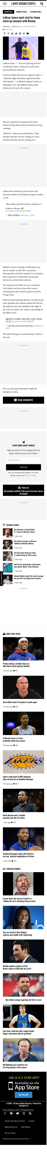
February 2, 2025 (27, 215)
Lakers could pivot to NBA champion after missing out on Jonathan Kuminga (18, 778)
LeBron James (36, 12)
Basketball (8, 12)
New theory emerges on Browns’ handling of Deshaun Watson (25, 542)
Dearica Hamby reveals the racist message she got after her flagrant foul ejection (28, 577)
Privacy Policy (30, 475)
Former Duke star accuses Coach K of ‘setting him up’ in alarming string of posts (19, 899)
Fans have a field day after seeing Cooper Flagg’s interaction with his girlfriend (18, 1032)
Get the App (23, 1094)
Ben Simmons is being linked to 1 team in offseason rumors (24, 530)
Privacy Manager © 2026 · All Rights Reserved (18, 1110)
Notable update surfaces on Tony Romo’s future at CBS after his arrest (17, 967)
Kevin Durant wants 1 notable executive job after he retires (14, 816)
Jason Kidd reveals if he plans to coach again (20, 702)
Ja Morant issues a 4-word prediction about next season (14, 739)
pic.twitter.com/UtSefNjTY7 (22, 321)
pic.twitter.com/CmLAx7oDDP (18, 211)
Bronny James (22, 12)
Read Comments (25, 400)
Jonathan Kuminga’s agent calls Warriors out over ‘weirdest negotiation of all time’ (18, 855)
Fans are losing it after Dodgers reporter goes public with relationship (17, 933)
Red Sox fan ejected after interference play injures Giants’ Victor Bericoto (27, 565)
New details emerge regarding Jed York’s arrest (23, 1000)
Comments (9, 29)
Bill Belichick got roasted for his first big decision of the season (15, 1066)
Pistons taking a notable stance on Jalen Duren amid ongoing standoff (16, 665)
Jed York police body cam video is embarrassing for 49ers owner (25, 554)
